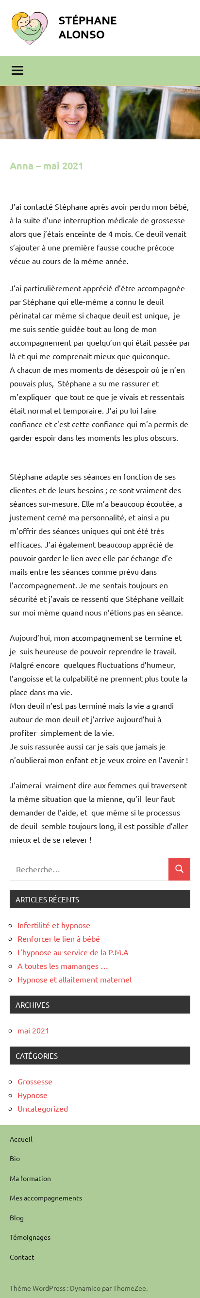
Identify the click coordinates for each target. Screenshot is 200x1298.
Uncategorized (42, 1108)
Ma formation (30, 1178)
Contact (22, 1256)
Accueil (21, 1138)
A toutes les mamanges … (62, 965)
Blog (17, 1217)
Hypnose (32, 1094)
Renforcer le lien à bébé (58, 938)
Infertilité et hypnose (53, 925)
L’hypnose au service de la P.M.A (73, 952)
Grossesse (34, 1081)
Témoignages (30, 1236)
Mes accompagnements (46, 1197)
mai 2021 (33, 1030)
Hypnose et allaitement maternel (74, 979)
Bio (15, 1158)
